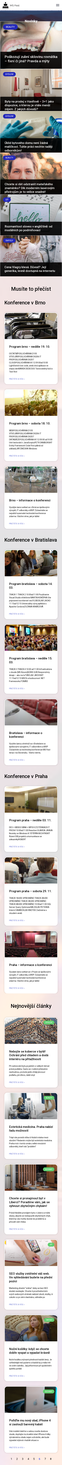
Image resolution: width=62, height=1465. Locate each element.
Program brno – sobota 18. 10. (29, 423)
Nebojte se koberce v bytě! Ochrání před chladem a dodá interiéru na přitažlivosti (28, 1055)
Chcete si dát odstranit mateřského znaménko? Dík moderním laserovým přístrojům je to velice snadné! (30, 188)
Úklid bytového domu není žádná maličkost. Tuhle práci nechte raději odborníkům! (28, 146)
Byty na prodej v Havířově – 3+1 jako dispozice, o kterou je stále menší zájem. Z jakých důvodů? (29, 105)
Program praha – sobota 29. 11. (30, 891)
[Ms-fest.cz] (15, 5)
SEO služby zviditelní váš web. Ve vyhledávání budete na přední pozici (30, 1277)
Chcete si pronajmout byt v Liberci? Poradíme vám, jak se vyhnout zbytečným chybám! (29, 1202)
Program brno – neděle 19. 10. (29, 346)
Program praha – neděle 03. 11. (30, 820)
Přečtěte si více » (17, 379)
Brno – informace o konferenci (29, 500)
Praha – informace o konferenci (30, 965)
